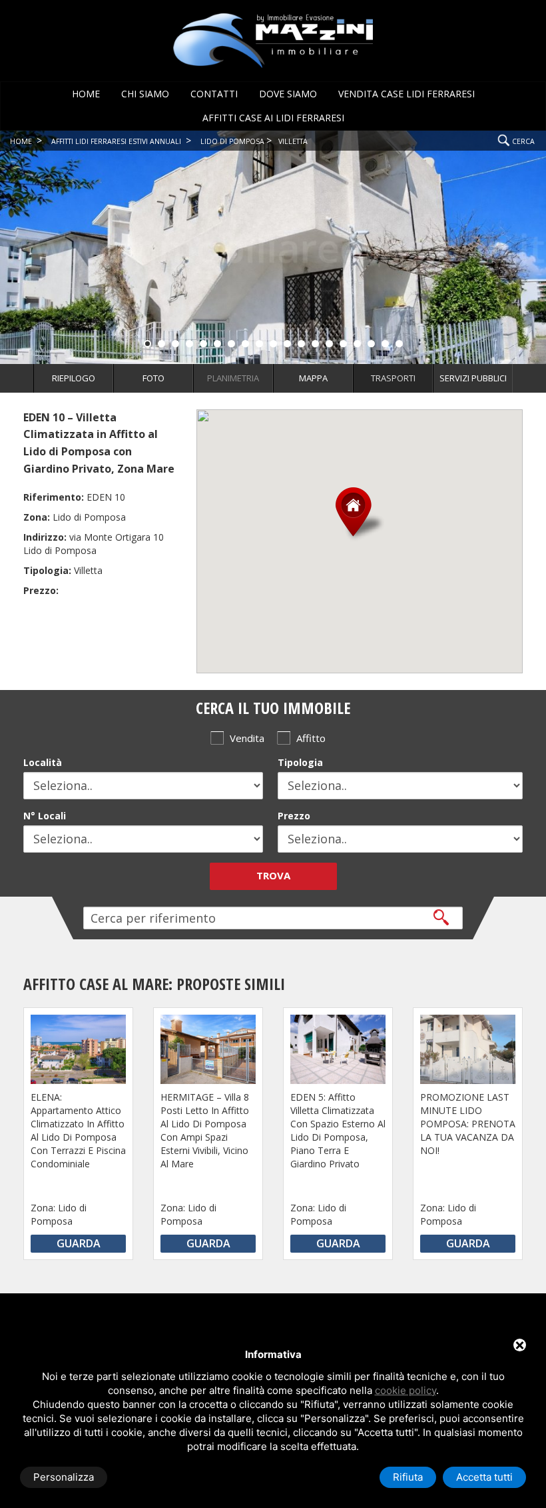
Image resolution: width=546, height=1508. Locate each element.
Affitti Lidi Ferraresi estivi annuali (116, 141)
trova (273, 875)
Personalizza (63, 1477)
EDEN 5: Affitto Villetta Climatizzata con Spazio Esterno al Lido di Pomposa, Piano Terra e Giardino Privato (338, 1130)
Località (42, 762)
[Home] (273, 39)
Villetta (293, 141)
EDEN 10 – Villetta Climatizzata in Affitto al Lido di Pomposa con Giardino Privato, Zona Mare (98, 443)
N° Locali (44, 815)
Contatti (214, 93)
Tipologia (300, 762)
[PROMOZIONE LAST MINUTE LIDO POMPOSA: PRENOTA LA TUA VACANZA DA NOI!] (467, 1049)
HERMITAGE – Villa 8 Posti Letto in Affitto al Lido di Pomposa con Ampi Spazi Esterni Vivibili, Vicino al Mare (204, 1130)
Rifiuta (408, 1477)
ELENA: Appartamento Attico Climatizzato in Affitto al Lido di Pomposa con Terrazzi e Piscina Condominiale (78, 1130)
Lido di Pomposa (232, 141)
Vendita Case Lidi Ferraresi (406, 93)
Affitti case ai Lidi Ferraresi (273, 117)
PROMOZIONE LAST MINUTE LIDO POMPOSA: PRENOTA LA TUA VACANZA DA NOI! (467, 1124)
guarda (79, 1243)
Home (86, 93)
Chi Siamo (145, 93)
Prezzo (294, 815)
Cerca (523, 141)
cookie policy (405, 1390)
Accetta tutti (484, 1477)
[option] (78, 1131)
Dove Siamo (288, 93)
